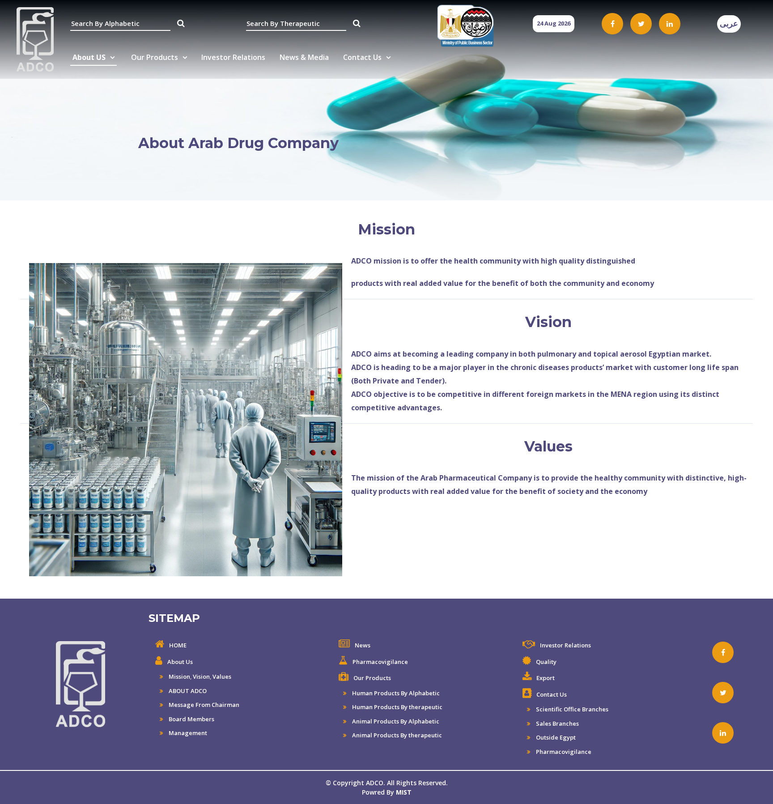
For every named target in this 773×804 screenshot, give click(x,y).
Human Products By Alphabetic (395, 693)
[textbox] (120, 24)
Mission (178, 676)
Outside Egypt (555, 737)
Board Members (190, 719)
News (362, 645)
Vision (201, 676)
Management (187, 733)
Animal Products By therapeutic (396, 735)
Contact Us (362, 57)
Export (545, 678)
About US (89, 57)
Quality (546, 662)
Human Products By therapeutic (396, 707)
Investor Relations (233, 57)
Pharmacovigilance (380, 662)
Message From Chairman (203, 705)
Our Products (154, 57)
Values (221, 676)
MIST (404, 792)
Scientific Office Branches (571, 709)
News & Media (304, 57)
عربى (729, 23)
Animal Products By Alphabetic (395, 721)
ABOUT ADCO (187, 691)
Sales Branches (557, 723)
